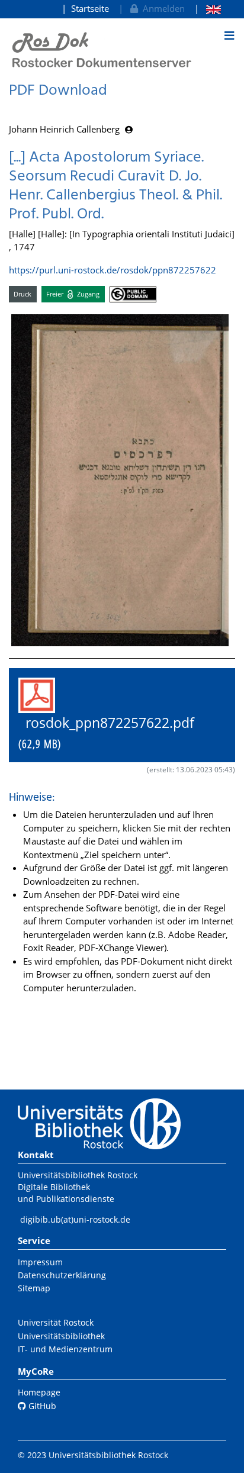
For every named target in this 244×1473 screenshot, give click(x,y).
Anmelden (161, 8)
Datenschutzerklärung (62, 1275)
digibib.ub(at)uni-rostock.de (75, 1219)
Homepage (39, 1392)
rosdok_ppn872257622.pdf (113, 733)
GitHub (41, 1405)
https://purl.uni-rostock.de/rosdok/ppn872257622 (112, 270)
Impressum (40, 1262)
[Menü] (229, 35)
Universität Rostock (56, 1322)
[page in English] (208, 8)
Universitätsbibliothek (61, 1336)
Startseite (90, 8)
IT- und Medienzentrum (65, 1349)
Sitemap (34, 1288)
